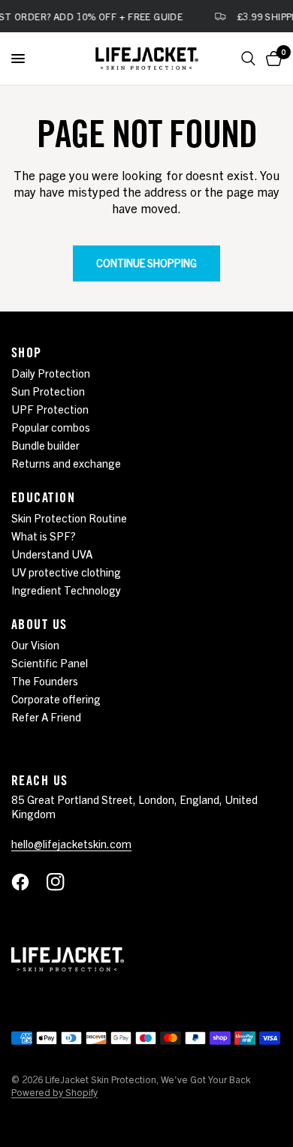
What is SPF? (43, 535)
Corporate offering (56, 698)
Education (43, 497)
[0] (271, 58)
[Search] (248, 58)
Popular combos (50, 427)
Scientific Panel (49, 662)
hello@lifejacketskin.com (71, 843)
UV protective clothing (66, 571)
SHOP (26, 352)
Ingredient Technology (66, 590)
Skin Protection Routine (69, 517)
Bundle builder (45, 445)
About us (39, 624)
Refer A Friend (46, 716)
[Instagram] (63, 882)
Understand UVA (51, 553)
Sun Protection (48, 391)
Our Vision (35, 644)
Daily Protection (50, 373)
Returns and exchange (66, 463)
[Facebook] (27, 882)
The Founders (44, 680)
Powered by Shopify (54, 1091)
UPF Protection (50, 409)
